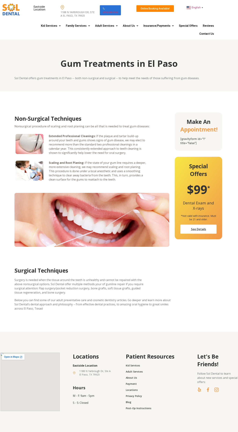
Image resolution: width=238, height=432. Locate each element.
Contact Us (206, 33)
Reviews (208, 25)
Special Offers (188, 25)
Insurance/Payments (156, 25)
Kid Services (49, 25)
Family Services (76, 25)
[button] (50, 26)
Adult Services (104, 25)
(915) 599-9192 (110, 12)
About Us (129, 25)
